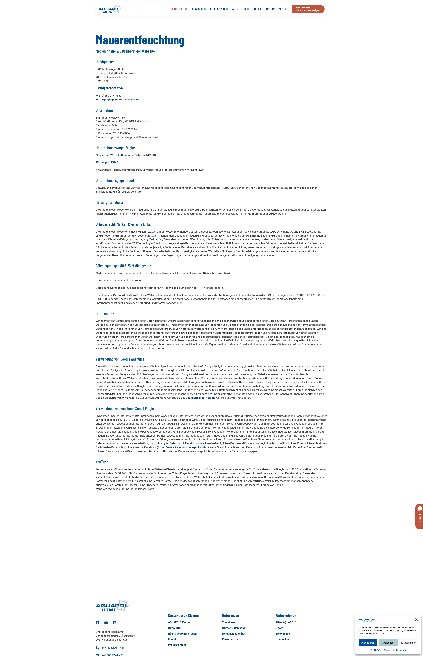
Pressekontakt (177, 644)
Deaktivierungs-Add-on (200, 397)
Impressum (401, 650)
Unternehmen (274, 8)
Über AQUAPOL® (286, 622)
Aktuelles (239, 8)
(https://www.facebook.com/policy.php (182, 447)
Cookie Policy (376, 650)
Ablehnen (388, 642)
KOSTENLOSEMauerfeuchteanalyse (308, 9)
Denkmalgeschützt (233, 633)
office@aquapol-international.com (117, 99)
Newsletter (175, 627)
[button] (416, 619)
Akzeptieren (368, 642)
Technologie (176, 8)
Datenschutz (389, 650)
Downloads (283, 633)
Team (279, 627)
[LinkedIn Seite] (114, 622)
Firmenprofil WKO (107, 162)
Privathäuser (230, 639)
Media (257, 8)
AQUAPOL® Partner (180, 622)
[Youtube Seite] (106, 622)
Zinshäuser (229, 622)
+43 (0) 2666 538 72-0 (109, 88)
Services (197, 8)
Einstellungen (408, 642)
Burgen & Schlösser (234, 627)
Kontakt (173, 639)
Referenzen (217, 8)
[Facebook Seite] (97, 622)
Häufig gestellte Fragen (182, 633)
